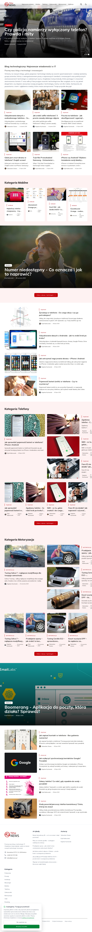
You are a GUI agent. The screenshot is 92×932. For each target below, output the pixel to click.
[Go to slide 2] (86, 54)
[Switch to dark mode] (85, 4)
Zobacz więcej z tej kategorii (44, 295)
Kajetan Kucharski (10, 44)
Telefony (44, 4)
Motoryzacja (62, 4)
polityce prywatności (28, 918)
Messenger (8, 883)
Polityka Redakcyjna (57, 921)
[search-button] (81, 4)
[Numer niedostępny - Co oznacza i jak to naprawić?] (46, 257)
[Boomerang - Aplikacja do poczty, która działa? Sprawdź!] (46, 694)
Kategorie (8, 869)
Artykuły (36, 831)
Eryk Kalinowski (9, 278)
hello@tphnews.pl (12, 858)
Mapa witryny (68, 921)
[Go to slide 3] (88, 54)
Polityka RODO (46, 921)
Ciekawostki (53, 4)
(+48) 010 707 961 (12, 855)
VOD (6, 899)
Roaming (7, 902)
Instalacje (7, 879)
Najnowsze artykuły (28, 4)
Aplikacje (70, 4)
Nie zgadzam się (22, 922)
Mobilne (38, 4)
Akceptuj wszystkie (21, 926)
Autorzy (64, 831)
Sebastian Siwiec (66, 835)
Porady (7, 876)
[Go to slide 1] (85, 54)
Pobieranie (8, 873)
